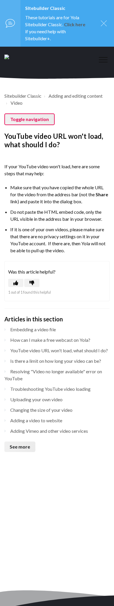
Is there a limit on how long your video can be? (55, 361)
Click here (74, 24)
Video (17, 103)
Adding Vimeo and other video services (49, 431)
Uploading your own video (36, 399)
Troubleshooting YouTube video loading (50, 389)
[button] (103, 59)
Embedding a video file (33, 329)
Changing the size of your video (41, 410)
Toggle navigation (29, 119)
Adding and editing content (76, 96)
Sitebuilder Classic (23, 96)
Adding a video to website (36, 420)
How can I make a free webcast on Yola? (50, 340)
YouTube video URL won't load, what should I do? (59, 350)
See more (20, 446)
